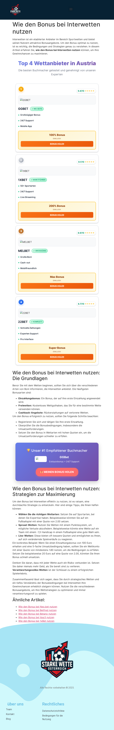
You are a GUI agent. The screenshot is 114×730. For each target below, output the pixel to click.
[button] (70, 9)
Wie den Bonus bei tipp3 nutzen (36, 617)
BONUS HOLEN (57, 144)
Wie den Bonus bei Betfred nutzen (37, 610)
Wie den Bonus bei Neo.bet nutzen (37, 606)
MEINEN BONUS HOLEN (58, 471)
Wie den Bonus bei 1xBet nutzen (36, 620)
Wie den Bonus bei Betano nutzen (37, 613)
